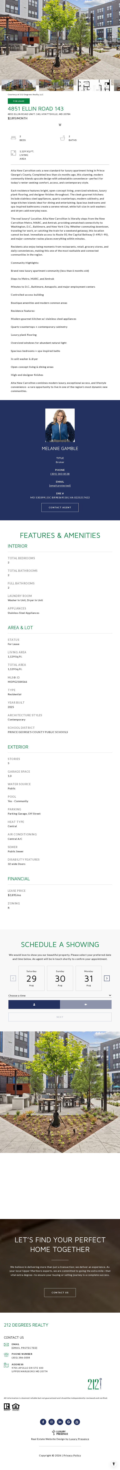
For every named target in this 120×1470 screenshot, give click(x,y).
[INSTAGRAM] (51, 1422)
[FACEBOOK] (43, 1422)
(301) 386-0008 (21, 1357)
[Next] (107, 978)
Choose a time (17, 995)
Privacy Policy (72, 1455)
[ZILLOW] (77, 1422)
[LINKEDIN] (60, 1422)
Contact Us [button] (60, 1292)
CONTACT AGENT (60, 507)
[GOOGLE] (68, 1422)
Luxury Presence (79, 1438)
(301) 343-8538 (60, 473)
